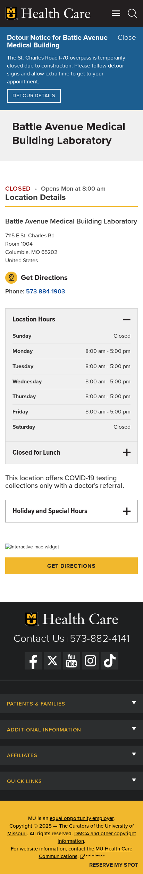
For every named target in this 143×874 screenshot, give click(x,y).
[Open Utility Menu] (116, 13)
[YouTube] (71, 661)
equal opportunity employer (81, 818)
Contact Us (39, 638)
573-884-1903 (45, 291)
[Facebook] (33, 661)
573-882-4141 (100, 638)
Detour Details (33, 95)
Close (127, 37)
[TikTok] (109, 661)
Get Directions (43, 277)
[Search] (133, 13)
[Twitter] (52, 661)
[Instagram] (90, 661)
